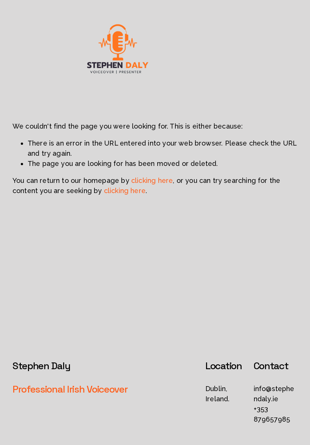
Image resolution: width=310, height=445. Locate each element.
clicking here (152, 180)
